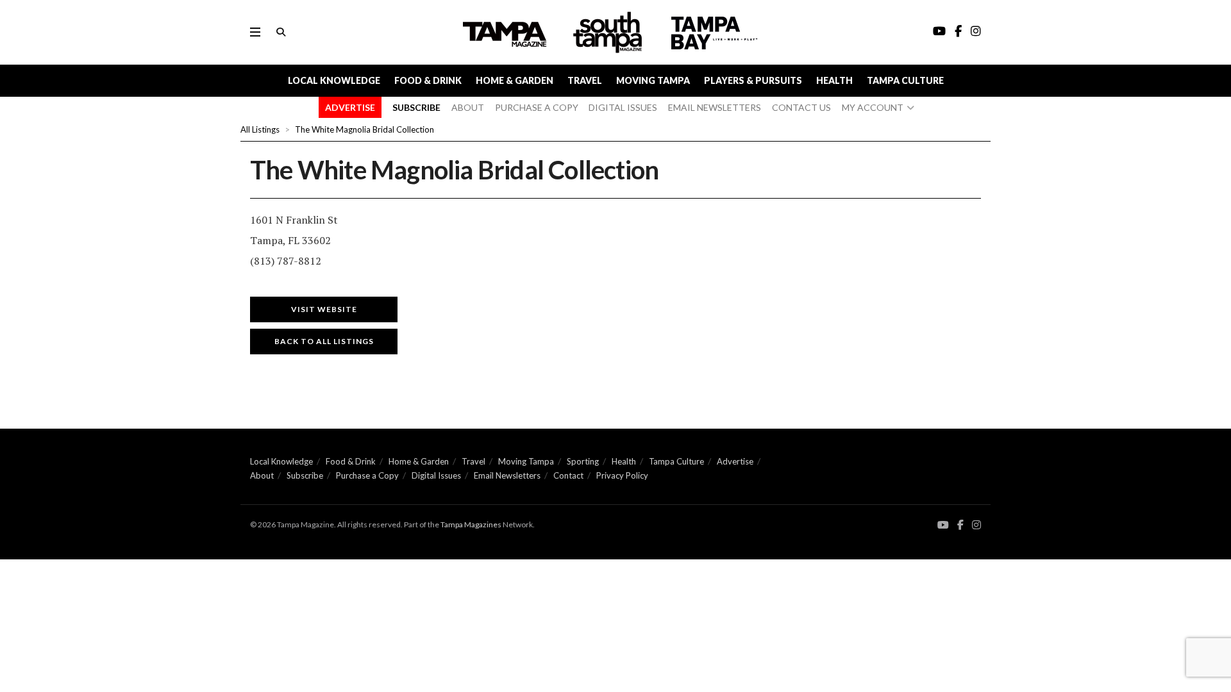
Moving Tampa (653, 80)
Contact (568, 475)
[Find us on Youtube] (943, 525)
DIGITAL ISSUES (623, 107)
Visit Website (324, 309)
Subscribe (305, 475)
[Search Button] (280, 32)
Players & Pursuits (753, 80)
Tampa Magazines (470, 524)
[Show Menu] (255, 32)
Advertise (735, 461)
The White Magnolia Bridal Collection (364, 129)
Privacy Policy (622, 475)
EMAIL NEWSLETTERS (714, 107)
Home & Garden (514, 80)
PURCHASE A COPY (536, 107)
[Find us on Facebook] (960, 525)
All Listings (260, 129)
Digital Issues (436, 475)
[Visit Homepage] (609, 32)
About (262, 475)
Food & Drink (428, 80)
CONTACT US (801, 107)
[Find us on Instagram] (976, 525)
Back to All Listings (324, 341)
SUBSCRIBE (416, 107)
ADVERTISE (350, 107)
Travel (584, 80)
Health (834, 80)
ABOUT (467, 107)
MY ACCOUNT (872, 107)
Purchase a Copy (367, 475)
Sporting (583, 461)
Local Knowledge (334, 80)
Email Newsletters (507, 475)
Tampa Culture (905, 80)
